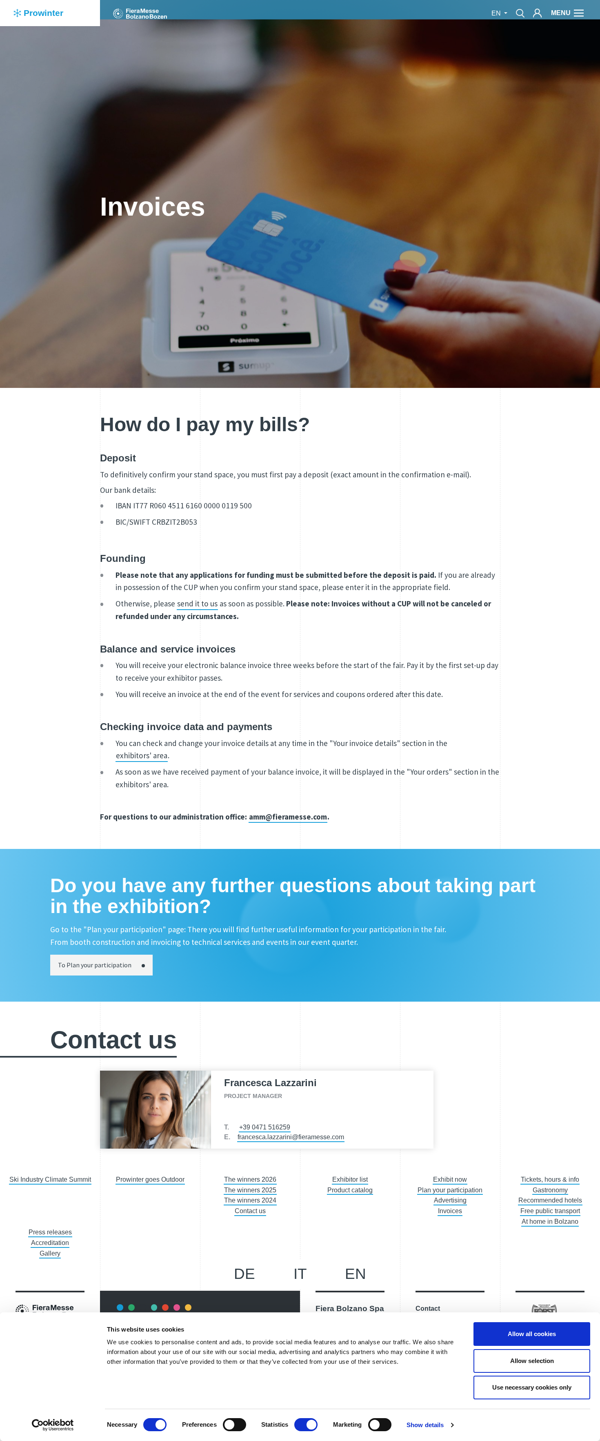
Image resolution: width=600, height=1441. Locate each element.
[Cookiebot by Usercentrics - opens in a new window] (53, 1425)
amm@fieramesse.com (288, 817)
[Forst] (544, 1310)
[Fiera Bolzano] (140, 12)
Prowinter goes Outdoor (150, 1179)
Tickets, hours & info (550, 1179)
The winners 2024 (250, 1200)
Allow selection (532, 1360)
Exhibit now (450, 1179)
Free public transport (550, 1210)
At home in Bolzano (550, 1221)
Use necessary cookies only (531, 1387)
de (244, 1273)
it (300, 1273)
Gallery (50, 1253)
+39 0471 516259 (264, 1127)
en (355, 1273)
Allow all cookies (532, 1333)
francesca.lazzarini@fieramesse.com (291, 1137)
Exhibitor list (350, 1179)
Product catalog (350, 1190)
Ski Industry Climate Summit (50, 1179)
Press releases (50, 1232)
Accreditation (50, 1242)
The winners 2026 (250, 1179)
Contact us (250, 1210)
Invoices (450, 1210)
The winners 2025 (250, 1190)
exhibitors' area (141, 755)
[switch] (234, 1424)
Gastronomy (550, 1190)
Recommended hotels (550, 1200)
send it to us (197, 603)
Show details (425, 1424)
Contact (428, 1308)
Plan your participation (450, 1190)
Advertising (450, 1200)
